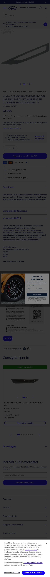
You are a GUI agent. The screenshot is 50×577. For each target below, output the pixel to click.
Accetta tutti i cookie (33, 572)
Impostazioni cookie (12, 573)
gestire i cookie (31, 550)
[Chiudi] (46, 543)
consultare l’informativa (33, 563)
